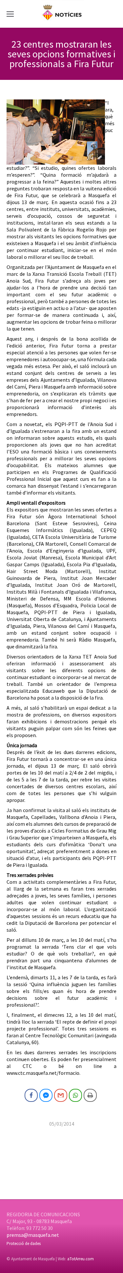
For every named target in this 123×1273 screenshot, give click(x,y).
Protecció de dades (24, 1243)
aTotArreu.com (80, 1259)
